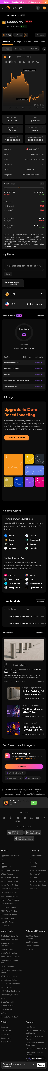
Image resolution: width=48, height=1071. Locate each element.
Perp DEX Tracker (8, 922)
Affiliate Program (7, 874)
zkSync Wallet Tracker (9, 885)
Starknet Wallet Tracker (10, 881)
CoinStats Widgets (8, 966)
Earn (2, 859)
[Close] (45, 2)
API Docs (33, 878)
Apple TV (29, 949)
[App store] (15, 832)
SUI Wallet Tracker (8, 918)
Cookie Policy (6, 1038)
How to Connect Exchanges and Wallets (36, 1032)
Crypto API (22, 766)
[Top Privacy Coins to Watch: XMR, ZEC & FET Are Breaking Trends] (13, 728)
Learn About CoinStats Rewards (34, 1053)
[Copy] (39, 149)
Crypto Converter (7, 949)
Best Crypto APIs (15, 778)
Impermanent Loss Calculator (7, 944)
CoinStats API (35, 874)
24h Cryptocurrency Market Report (11, 971)
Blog (2, 863)
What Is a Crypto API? (16, 773)
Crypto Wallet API (7, 1002)
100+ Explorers (6, 987)
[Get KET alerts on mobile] (26, 35)
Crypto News (6, 867)
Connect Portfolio (17, 437)
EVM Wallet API (6, 1009)
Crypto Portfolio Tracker (10, 855)
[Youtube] (37, 819)
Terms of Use (6, 1031)
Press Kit (33, 863)
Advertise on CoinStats (38, 870)
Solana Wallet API (7, 1006)
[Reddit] (25, 819)
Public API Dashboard (38, 881)
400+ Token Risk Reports (10, 991)
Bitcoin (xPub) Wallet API (10, 1017)
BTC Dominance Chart (9, 976)
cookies (11, 1064)
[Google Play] (32, 832)
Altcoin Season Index (9, 980)
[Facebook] (44, 819)
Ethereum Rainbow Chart (10, 957)
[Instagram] (10, 819)
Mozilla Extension (32, 946)
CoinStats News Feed (38, 885)
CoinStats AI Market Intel (10, 870)
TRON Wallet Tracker (9, 911)
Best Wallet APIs (33, 778)
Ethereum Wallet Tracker (10, 900)
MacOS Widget (32, 942)
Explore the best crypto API (25, 759)
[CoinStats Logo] (14, 7)
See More (40, 315)
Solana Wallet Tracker (9, 892)
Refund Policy (6, 1042)
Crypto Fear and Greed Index (9, 961)
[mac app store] (24, 838)
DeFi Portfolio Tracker (9, 878)
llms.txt (3, 998)
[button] (39, 149)
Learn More (24, 344)
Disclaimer (4, 1027)
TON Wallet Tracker (8, 907)
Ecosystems (5, 926)
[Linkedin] (31, 819)
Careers (33, 867)
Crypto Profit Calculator (10, 936)
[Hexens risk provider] (24, 348)
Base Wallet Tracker (8, 904)
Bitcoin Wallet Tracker (9, 915)
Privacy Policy (6, 1034)
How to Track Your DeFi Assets (35, 1038)
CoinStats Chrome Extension (33, 937)
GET (33, 803)
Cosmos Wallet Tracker (9, 896)
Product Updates (36, 855)
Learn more (35, 2)
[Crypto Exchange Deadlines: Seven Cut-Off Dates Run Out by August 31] (24, 649)
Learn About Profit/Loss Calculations (35, 1044)
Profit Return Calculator (9, 940)
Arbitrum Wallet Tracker (10, 889)
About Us (33, 889)
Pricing (32, 859)
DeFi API (4, 1013)
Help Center (30, 1027)
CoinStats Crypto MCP (9, 995)
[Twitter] (42, 164)
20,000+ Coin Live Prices (10, 984)
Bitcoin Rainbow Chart (9, 953)
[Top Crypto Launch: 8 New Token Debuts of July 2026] (13, 711)
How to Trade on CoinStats (36, 1049)
